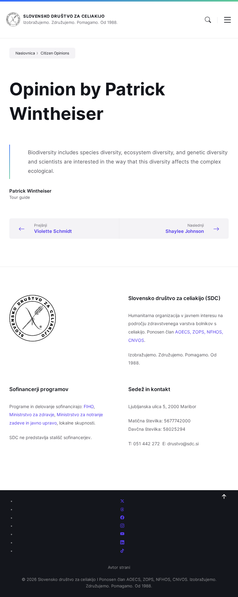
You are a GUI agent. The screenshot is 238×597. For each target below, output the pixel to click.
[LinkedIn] (122, 542)
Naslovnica (25, 53)
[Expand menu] (227, 20)
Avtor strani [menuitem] (119, 567)
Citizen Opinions (55, 53)
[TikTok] (122, 550)
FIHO (89, 406)
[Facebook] (122, 517)
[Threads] (122, 509)
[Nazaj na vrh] (224, 496)
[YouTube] (122, 534)
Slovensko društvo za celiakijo (64, 16)
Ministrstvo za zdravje (31, 414)
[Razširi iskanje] (208, 20)
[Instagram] (122, 525)
